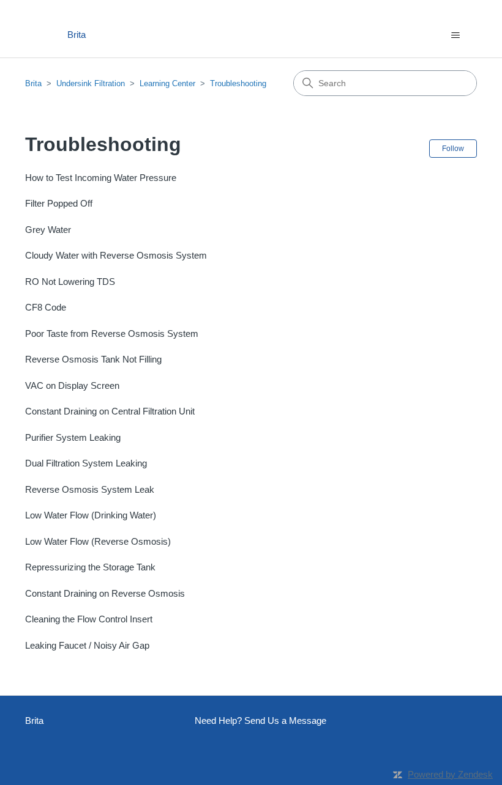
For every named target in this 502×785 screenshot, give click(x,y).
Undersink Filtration (90, 83)
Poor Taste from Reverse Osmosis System (111, 333)
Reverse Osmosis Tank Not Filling (93, 359)
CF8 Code (45, 307)
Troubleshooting (238, 83)
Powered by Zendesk (450, 774)
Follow (453, 148)
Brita (33, 83)
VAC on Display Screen (72, 385)
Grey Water (48, 229)
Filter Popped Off (58, 203)
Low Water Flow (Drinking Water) (90, 515)
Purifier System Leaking (73, 437)
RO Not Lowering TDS (70, 281)
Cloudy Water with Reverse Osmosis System (116, 255)
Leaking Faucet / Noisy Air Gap (87, 645)
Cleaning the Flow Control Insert (88, 619)
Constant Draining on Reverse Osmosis (105, 593)
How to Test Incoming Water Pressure (100, 177)
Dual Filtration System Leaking (86, 463)
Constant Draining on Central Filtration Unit (110, 411)
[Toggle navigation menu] (455, 35)
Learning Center (167, 83)
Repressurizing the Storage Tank (90, 567)
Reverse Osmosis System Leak (89, 489)
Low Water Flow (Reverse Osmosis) (98, 541)
